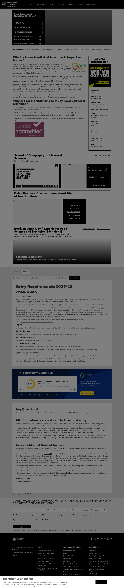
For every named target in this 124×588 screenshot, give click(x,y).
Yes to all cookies (101, 581)
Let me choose (88, 581)
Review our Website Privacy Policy (25, 586)
